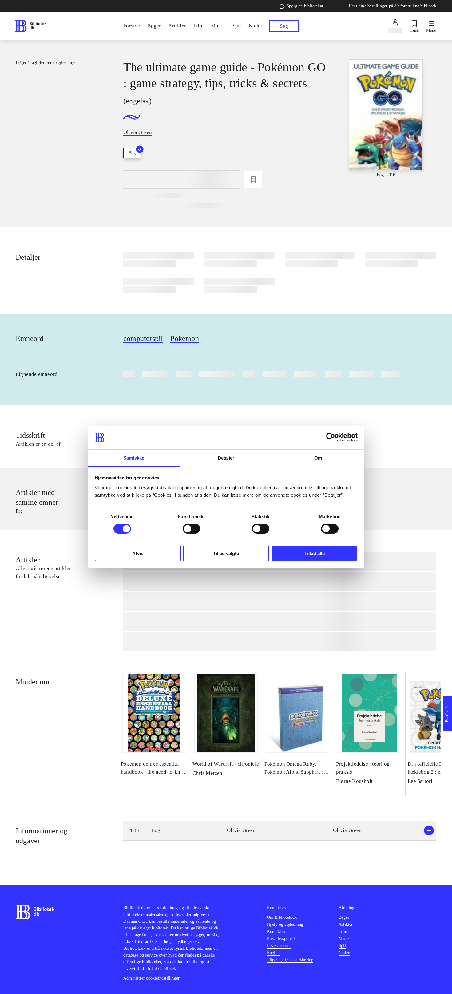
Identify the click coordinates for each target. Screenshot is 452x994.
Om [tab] (318, 457)
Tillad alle (314, 553)
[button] (279, 831)
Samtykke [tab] (134, 457)
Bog (132, 153)
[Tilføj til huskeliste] (253, 179)
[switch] (191, 529)
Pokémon (184, 338)
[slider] (386, 118)
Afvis (137, 553)
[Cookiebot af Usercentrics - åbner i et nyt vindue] (331, 437)
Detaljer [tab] (226, 457)
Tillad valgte (226, 553)
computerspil (143, 338)
